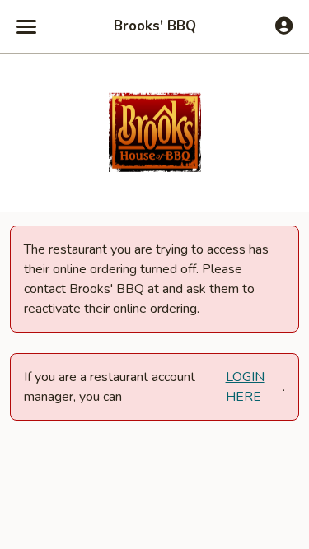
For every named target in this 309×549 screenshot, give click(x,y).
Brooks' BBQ (155, 26)
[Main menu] (26, 26)
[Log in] (283, 25)
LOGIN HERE (245, 387)
